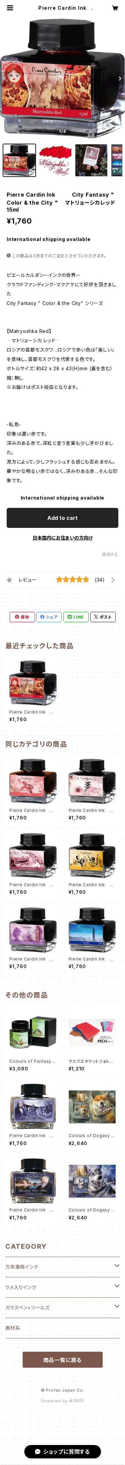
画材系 (12, 1328)
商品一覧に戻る (62, 1360)
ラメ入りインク (20, 1287)
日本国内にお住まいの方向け (63, 538)
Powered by (55, 1400)
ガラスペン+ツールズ (27, 1307)
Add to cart (62, 518)
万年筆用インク (21, 1267)
